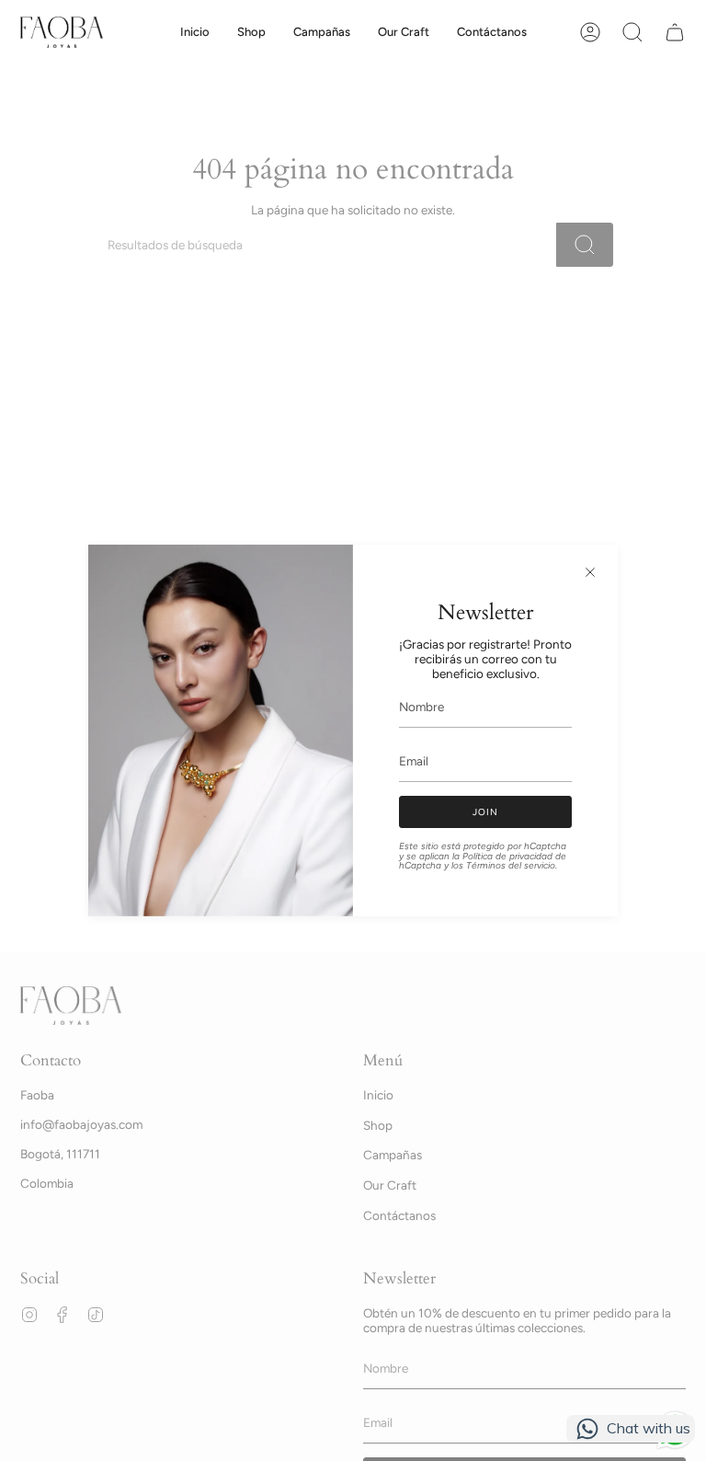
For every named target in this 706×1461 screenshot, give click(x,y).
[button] (251, 32)
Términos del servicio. (511, 865)
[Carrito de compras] (675, 32)
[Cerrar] (590, 572)
